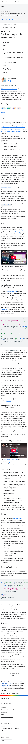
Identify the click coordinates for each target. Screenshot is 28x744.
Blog (2, 6)
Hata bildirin (4, 701)
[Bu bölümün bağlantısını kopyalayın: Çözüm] (8, 223)
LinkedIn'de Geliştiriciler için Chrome (10, 728)
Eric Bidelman (19, 129)
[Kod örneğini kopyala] (25, 318)
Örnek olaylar (4, 712)
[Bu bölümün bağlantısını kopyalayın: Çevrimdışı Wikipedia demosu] (22, 441)
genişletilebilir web (12, 291)
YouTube (3, 726)
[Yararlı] (14, 28)
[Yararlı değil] (17, 28)
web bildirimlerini (17, 518)
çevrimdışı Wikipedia (14, 462)
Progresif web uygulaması (18, 232)
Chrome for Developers (6, 24)
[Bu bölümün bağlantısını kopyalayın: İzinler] (7, 514)
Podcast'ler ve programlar (7, 717)
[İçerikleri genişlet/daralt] (10, 43)
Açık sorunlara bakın (6, 703)
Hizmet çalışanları (6, 187)
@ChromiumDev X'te (6, 723)
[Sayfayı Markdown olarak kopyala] (14, 37)
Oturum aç (23, 1)
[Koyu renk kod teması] (23, 318)
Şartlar (2, 737)
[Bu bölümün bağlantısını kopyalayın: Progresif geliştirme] (18, 567)
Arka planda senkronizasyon (9, 89)
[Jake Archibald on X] (8, 81)
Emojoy (22, 230)
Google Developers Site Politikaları (11, 687)
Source (3, 112)
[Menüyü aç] (2, 2)
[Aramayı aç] (15, 2)
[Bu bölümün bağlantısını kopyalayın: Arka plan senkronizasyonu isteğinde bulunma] (17, 287)
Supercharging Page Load (10, 460)
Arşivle (2, 714)
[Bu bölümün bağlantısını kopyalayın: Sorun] (7, 118)
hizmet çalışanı (5, 309)
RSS (2, 730)
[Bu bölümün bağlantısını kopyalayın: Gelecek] (9, 623)
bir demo (8, 401)
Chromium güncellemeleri (7, 710)
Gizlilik (7, 737)
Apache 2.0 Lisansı (5, 685)
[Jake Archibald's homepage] (10, 81)
